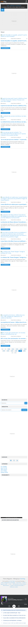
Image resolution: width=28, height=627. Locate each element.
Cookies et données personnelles (17, 585)
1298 (16, 350)
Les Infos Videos (14, 6)
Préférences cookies (14, 587)
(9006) (4, 472)
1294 (25, 349)
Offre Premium (6, 585)
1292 (17, 349)
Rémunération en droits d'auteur (19, 584)
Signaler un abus (4, 584)
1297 (12, 350)
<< (2, 349)
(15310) (4, 468)
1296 (8, 350)
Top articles (18, 582)
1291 (13, 349)
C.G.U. (10, 584)
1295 (4, 350)
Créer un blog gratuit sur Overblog (8, 582)
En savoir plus (5, 48)
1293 (21, 349)
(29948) (4, 466)
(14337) (4, 469)
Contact (24, 582)
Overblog (22, 579)
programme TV (10, 517)
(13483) (4, 471)
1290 (9, 349)
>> (15, 352)
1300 (24, 350)
